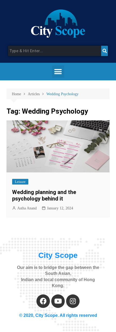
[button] (58, 71)
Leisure (20, 182)
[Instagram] (73, 301)
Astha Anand (27, 208)
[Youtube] (58, 301)
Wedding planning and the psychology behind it (44, 195)
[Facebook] (43, 301)
